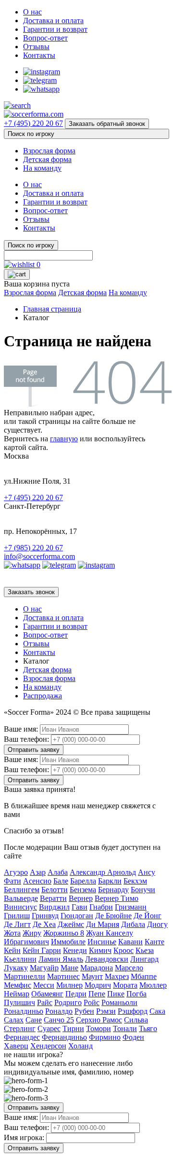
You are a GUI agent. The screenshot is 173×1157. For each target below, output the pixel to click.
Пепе (96, 994)
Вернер (81, 898)
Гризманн (131, 907)
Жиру (32, 933)
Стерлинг (20, 1028)
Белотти (54, 889)
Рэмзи (106, 1011)
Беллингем (21, 889)
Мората (125, 985)
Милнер (69, 985)
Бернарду (113, 889)
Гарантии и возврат (55, 29)
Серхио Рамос (99, 1020)
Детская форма (47, 159)
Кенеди (75, 950)
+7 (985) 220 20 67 (33, 548)
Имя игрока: (24, 1137)
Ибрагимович (26, 942)
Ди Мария (102, 924)
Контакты (39, 55)
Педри (75, 994)
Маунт (92, 976)
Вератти (53, 898)
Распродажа (42, 696)
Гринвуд (45, 916)
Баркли (110, 881)
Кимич (100, 950)
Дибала (133, 924)
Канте (154, 942)
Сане (33, 1020)
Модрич (98, 985)
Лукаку (16, 968)
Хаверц (16, 1046)
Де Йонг (147, 916)
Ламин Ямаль (60, 959)
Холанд (80, 1046)
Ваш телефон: (26, 739)
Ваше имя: (21, 729)
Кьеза (145, 950)
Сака (157, 1011)
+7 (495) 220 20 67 (33, 123)
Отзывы (36, 46)
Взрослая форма (49, 151)
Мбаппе (144, 976)
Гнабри (101, 907)
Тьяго (148, 1028)
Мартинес (63, 976)
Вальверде (21, 898)
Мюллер (153, 985)
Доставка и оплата (53, 20)
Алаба (58, 872)
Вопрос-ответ (45, 38)
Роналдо (59, 1011)
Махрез (117, 976)
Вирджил (54, 907)
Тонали (125, 1028)
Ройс (91, 1002)
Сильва (136, 1020)
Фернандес (22, 1037)
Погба (136, 994)
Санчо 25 (59, 1020)
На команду (42, 168)
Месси (43, 985)
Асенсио (37, 881)
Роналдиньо (23, 1011)
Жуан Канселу (109, 933)
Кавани (130, 942)
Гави (79, 907)
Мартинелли (24, 976)
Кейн (12, 950)
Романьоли (119, 1002)
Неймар (16, 994)
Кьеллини (20, 959)
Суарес (49, 1028)
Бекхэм (135, 881)
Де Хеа (44, 924)
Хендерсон (48, 1046)
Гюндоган (77, 916)
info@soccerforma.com (39, 556)
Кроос (123, 950)
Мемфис (17, 985)
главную (64, 439)
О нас (32, 12)
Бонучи (143, 889)
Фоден (133, 1037)
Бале (60, 881)
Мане (69, 968)
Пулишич (19, 1002)
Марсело (129, 968)
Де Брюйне (113, 916)
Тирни (73, 1028)
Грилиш (17, 916)
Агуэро (16, 872)
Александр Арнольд (103, 872)
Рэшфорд (133, 1011)
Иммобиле (68, 942)
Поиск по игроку (31, 133)
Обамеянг (47, 994)
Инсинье (101, 942)
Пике (115, 994)
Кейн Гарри (42, 950)
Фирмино (105, 1037)
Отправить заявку (34, 749)
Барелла (83, 881)
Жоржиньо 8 (63, 933)
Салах (14, 1020)
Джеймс (71, 924)
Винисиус (20, 907)
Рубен (84, 1011)
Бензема (83, 889)
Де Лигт (17, 924)
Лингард (144, 959)
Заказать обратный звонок (107, 123)
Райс (44, 1002)
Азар (38, 872)
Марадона (96, 968)
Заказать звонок (31, 592)
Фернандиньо (64, 1037)
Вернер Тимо (116, 898)
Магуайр (44, 968)
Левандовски (106, 959)
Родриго (68, 1002)
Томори (98, 1028)
